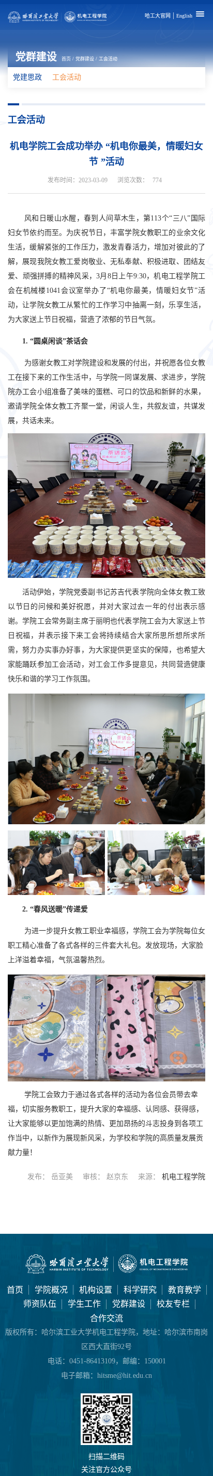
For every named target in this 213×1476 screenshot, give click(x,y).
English (184, 16)
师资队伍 (39, 1303)
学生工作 (84, 1303)
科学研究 (140, 1289)
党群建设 (84, 58)
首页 (66, 58)
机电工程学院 (183, 1177)
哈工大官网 (158, 16)
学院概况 (51, 1289)
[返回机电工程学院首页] (106, 1271)
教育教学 (184, 1289)
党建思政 (27, 77)
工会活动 (108, 58)
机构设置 (95, 1289)
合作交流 (106, 1318)
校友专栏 (173, 1303)
